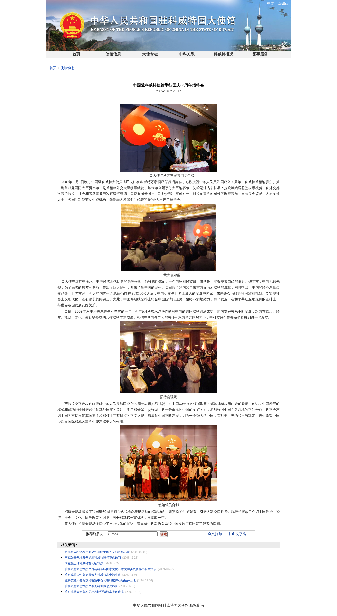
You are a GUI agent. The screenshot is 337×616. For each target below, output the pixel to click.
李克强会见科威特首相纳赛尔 (84, 563)
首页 (76, 54)
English (283, 3)
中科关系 (187, 54)
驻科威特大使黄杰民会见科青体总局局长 (91, 586)
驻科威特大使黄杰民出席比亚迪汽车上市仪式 (94, 592)
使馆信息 (113, 54)
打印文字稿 (237, 534)
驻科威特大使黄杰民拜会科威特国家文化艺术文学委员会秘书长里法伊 (110, 569)
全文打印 (215, 534)
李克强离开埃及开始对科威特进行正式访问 (93, 557)
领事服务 (260, 54)
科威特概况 (223, 54)
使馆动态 (67, 68)
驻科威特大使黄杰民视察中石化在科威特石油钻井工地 (100, 580)
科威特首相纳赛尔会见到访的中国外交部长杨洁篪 (97, 552)
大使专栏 (150, 54)
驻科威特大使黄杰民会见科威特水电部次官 (93, 574)
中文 (270, 3)
